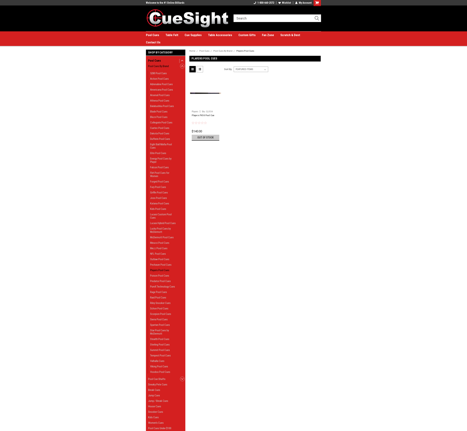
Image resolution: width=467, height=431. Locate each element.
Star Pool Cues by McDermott (159, 332)
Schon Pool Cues (159, 308)
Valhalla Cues (157, 361)
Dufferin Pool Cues (160, 139)
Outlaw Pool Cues (159, 259)
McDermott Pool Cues (162, 237)
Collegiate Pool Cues (161, 122)
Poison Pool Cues (159, 275)
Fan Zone (268, 35)
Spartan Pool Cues (160, 325)
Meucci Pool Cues (159, 242)
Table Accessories (220, 35)
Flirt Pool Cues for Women (159, 174)
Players (195, 111)
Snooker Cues (155, 411)
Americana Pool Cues (161, 89)
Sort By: (228, 69)
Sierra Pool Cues (159, 319)
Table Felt (171, 35)
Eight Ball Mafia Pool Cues (161, 146)
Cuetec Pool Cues (159, 128)
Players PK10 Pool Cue (203, 115)
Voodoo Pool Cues (160, 372)
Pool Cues (152, 35)
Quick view (206, 105)
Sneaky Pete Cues (157, 384)
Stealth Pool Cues (159, 339)
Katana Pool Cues (159, 203)
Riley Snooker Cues (160, 303)
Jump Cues (154, 395)
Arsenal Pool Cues (160, 95)
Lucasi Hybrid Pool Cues (163, 223)
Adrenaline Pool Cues (161, 84)
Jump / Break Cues (158, 401)
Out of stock (205, 137)
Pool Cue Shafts (156, 379)
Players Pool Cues (159, 270)
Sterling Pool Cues (160, 344)
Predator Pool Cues (160, 281)
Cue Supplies (193, 35)
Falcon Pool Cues (159, 167)
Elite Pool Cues (158, 153)
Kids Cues (153, 417)
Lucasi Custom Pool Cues (161, 216)
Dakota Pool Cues (159, 133)
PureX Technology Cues (162, 286)
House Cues (154, 406)
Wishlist (286, 2)
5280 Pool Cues (158, 73)
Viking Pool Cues (159, 366)
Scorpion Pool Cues (160, 314)
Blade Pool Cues (158, 111)
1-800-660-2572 (265, 2)
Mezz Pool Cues (158, 248)
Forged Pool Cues (159, 181)
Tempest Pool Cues (160, 355)
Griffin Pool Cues (159, 192)
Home (192, 51)
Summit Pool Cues (160, 350)
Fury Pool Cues (158, 187)
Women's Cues (156, 422)
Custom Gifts (247, 35)
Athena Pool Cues (159, 100)
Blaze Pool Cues (158, 117)
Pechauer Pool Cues (160, 264)
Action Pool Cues (159, 78)
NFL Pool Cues (158, 253)
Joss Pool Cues (158, 198)
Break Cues (154, 390)
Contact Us (153, 42)
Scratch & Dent (290, 35)
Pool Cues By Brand (158, 66)
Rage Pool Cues (158, 292)
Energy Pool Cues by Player (160, 160)
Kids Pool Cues (158, 209)
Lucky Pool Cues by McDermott (160, 230)
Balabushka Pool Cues (162, 106)
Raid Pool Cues (158, 297)
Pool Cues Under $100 (159, 428)
